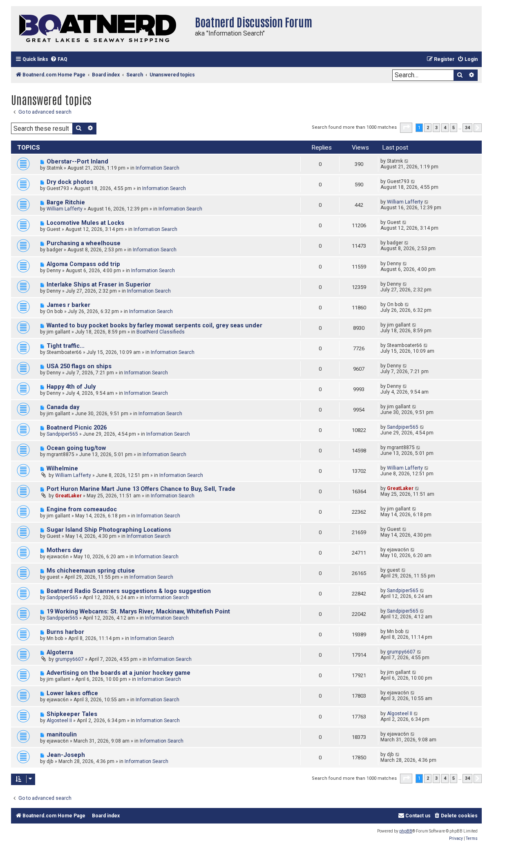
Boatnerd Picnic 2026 (77, 427)
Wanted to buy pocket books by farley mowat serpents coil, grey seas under (154, 325)
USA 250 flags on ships (79, 366)
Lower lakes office (72, 693)
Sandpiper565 (62, 434)
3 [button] (436, 127)
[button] (406, 127)
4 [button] (445, 127)
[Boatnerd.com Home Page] (101, 28)
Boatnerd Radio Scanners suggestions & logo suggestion (129, 591)
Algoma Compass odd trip (83, 264)
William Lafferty (65, 209)
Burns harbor (65, 632)
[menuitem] (58, 59)
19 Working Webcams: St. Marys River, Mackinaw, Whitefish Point (138, 611)
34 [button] (467, 127)
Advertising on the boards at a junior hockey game (118, 672)
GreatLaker (68, 496)
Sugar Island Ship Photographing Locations (109, 529)
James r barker (68, 305)
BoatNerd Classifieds (160, 332)
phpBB (405, 831)
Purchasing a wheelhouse (84, 243)
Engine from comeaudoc (82, 509)
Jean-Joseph (66, 755)
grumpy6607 (69, 659)
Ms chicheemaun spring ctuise (91, 570)
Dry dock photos (70, 182)
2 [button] (428, 127)
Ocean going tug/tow (76, 448)
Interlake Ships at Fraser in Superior (99, 284)
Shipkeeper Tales (72, 714)
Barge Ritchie (66, 202)
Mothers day (64, 550)
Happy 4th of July (71, 386)
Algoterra (60, 652)
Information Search (157, 168)
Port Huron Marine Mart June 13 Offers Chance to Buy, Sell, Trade (141, 489)
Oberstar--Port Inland (77, 161)
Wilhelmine (62, 468)
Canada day (63, 407)
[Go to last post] (406, 161)
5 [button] (453, 127)
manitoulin (62, 734)
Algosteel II (59, 720)
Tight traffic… (66, 345)
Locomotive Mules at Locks (85, 222)
